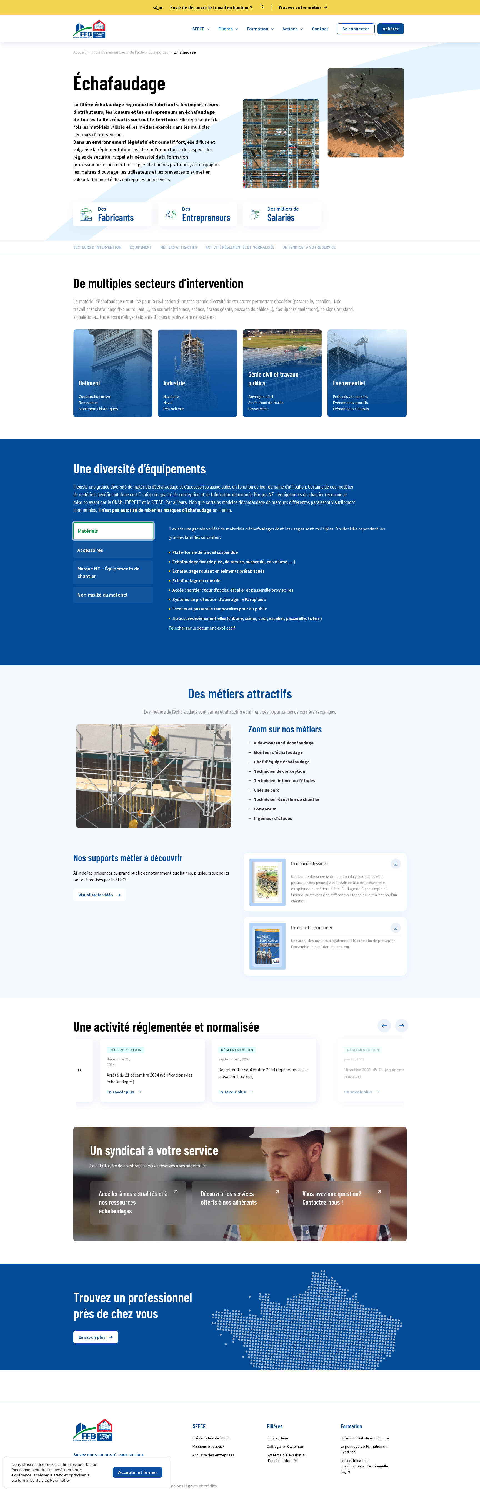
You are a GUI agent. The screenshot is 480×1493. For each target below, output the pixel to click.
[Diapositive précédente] (384, 1025)
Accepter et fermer (137, 1472)
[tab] (113, 531)
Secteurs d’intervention (97, 247)
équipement (141, 247)
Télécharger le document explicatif (202, 628)
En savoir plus (96, 1092)
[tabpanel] (283, 582)
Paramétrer (60, 1480)
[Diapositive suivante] (401, 1025)
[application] (207, 29)
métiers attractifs (178, 247)
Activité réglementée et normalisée (240, 247)
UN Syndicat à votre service (309, 247)
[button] (99, 894)
